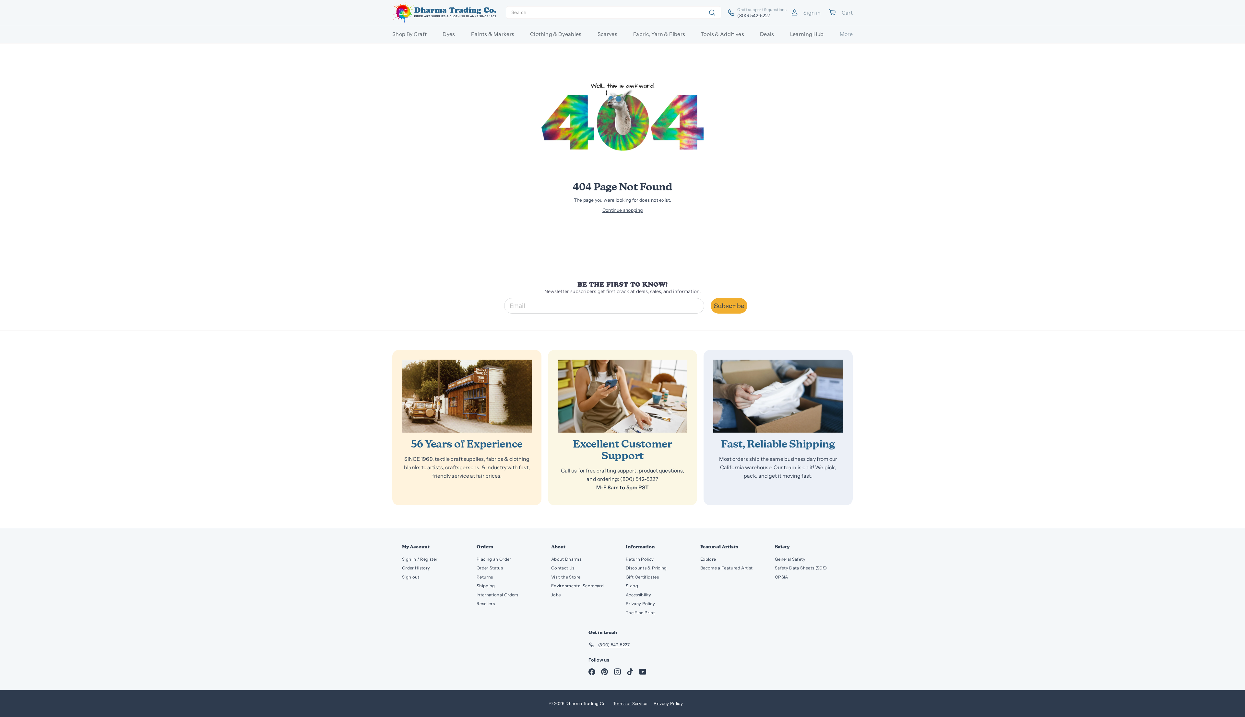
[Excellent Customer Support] (622, 396)
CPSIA (781, 577)
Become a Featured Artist (726, 567)
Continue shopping (622, 210)
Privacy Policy (640, 603)
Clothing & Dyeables (556, 34)
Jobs (556, 594)
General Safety (790, 559)
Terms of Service (630, 703)
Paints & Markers (493, 34)
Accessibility (638, 594)
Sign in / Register (419, 559)
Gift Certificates (642, 577)
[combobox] (613, 12)
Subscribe (729, 306)
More (846, 34)
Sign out (411, 577)
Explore (708, 559)
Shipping (486, 585)
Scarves (607, 34)
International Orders (497, 594)
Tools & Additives (722, 34)
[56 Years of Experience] (467, 396)
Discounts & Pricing (646, 567)
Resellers (486, 603)
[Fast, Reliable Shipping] (778, 396)
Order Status (490, 567)
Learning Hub (807, 34)
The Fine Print (640, 612)
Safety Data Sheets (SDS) (801, 567)
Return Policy (640, 559)
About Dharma (566, 559)
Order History (416, 567)
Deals (767, 34)
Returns (485, 577)
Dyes (449, 34)
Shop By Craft (409, 34)
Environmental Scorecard (577, 585)
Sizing (632, 585)
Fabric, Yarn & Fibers (659, 34)
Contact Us (563, 567)
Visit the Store (565, 577)
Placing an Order (494, 559)
